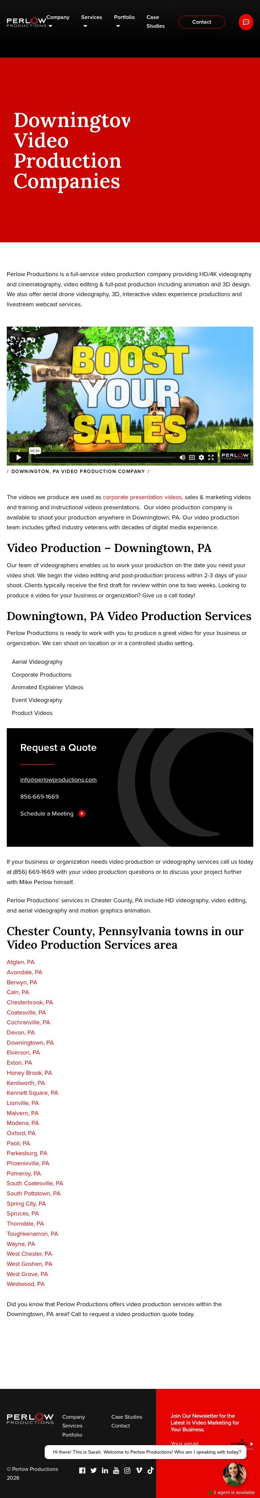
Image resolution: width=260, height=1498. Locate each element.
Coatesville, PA (26, 1012)
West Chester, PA (29, 1253)
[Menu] (246, 22)
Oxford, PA (21, 1133)
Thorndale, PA (25, 1223)
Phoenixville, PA (28, 1163)
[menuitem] (57, 22)
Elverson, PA (23, 1052)
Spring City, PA (26, 1203)
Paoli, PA (18, 1143)
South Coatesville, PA (35, 1183)
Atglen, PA (21, 962)
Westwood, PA (26, 1284)
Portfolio (124, 17)
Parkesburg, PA (27, 1153)
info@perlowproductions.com (58, 779)
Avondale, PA (24, 972)
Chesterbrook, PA (30, 1002)
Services (91, 17)
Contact (201, 22)
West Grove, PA (27, 1274)
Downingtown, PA (30, 1042)
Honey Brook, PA (29, 1072)
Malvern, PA (23, 1113)
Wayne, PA (21, 1244)
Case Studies (156, 21)
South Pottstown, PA (34, 1193)
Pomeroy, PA (24, 1173)
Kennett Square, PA (32, 1092)
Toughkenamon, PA (32, 1233)
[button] (145, 1452)
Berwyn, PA (22, 982)
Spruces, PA (23, 1213)
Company (57, 17)
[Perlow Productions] (26, 22)
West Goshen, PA (29, 1264)
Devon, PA (21, 1032)
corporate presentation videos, (144, 497)
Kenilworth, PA (26, 1083)
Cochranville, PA (28, 1022)
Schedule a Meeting (47, 813)
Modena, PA (23, 1123)
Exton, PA (19, 1062)
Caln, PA (18, 992)
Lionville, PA (23, 1103)
